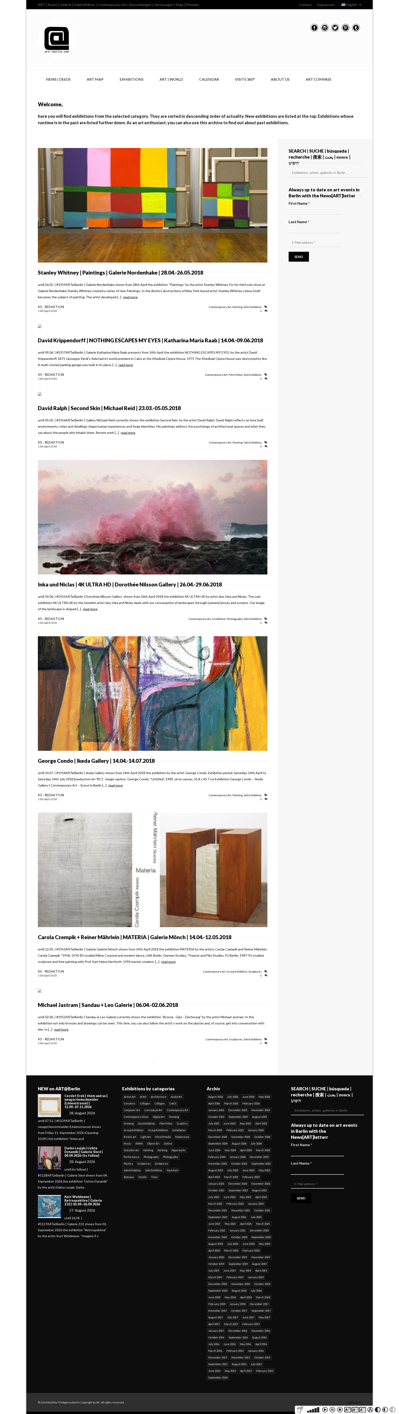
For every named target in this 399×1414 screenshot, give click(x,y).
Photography (234, 619)
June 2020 (248, 1243)
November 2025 (260, 1110)
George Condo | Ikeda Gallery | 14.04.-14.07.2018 (96, 760)
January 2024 (237, 1156)
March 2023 (231, 1176)
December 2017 (259, 1303)
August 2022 (259, 1190)
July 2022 (213, 1196)
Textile (142, 1176)
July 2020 (232, 1243)
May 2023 (264, 1170)
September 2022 (238, 1190)
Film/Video (235, 374)
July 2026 (232, 1096)
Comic (173, 1103)
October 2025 (216, 1116)
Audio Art (176, 1096)
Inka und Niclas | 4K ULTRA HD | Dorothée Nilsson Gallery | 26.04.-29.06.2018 (130, 584)
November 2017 (217, 1310)
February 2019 (235, 1277)
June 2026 (248, 1096)
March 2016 (215, 1350)
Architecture (158, 1096)
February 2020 (251, 1250)
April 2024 (246, 1150)
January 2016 (256, 1350)
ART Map (95, 79)
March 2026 (231, 1103)
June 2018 (214, 1297)
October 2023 (239, 1163)
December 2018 (217, 1283)
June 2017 (248, 1317)
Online (168, 1143)
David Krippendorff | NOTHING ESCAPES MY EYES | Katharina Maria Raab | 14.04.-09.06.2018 (150, 340)
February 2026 (251, 1103)
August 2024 (239, 1143)
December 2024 (217, 1136)
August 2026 (215, 1096)
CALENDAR (209, 79)
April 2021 (246, 1223)
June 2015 (214, 1370)
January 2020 (216, 1257)
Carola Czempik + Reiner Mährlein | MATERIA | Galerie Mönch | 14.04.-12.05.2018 (134, 937)
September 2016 (238, 1337)
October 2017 (239, 1310)
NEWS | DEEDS (58, 79)
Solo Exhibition (253, 307)
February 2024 (216, 1156)
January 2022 (256, 1203)
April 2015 (246, 1370)
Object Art (153, 1143)
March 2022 (215, 1203)
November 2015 (240, 1357)
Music (127, 1143)
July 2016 (213, 1344)
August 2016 (259, 1337)
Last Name (299, 221)
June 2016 (230, 1344)
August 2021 (239, 1217)
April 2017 (214, 1323)
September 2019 (238, 1263)
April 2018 (246, 1297)
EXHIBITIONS (131, 79)
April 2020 (214, 1250)
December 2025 (237, 1110)
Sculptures (255, 971)
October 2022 (216, 1190)
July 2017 (232, 1317)
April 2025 (261, 1123)
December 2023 (259, 1156)
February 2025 (235, 1130)
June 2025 (230, 1123)
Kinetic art (130, 1136)
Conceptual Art (153, 1110)
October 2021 (262, 1210)
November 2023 (217, 1163)
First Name (299, 203)
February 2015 (264, 1370)
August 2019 (259, 1263)
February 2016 (235, 1350)
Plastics (128, 1163)
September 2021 (217, 1217)
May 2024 (230, 1150)
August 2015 (239, 1364)
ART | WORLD (171, 79)
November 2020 (217, 1237)
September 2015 (217, 1364)
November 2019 (260, 1257)
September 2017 (261, 1310)
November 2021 (240, 1210)
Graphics (182, 1123)
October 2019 (216, 1263)
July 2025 (213, 1123)
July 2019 (213, 1270)
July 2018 (256, 1290)
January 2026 (216, 1110)
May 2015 (230, 1370)
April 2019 (261, 1270)
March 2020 (231, 1250)
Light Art (146, 1136)
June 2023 (248, 1170)
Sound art (172, 1170)
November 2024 (240, 1136)
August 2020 (215, 1243)
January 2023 (216, 1183)
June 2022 (230, 1196)
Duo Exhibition (146, 1123)
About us (280, 79)
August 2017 (215, 1317)
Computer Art (132, 1110)
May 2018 (230, 1297)
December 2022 (237, 1183)
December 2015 (217, 1357)
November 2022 (260, 1183)
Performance (131, 1156)
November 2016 (260, 1330)
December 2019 (237, 1257)
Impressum (326, 4)
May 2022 (245, 1196)
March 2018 (263, 1297)
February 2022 (235, 1203)
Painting (237, 307)
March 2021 (263, 1223)
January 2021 (237, 1230)
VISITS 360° (245, 79)
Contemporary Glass (136, 1116)
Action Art (130, 1096)
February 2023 (251, 1176)
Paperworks (179, 1150)
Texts (154, 1176)
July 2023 (232, 1170)
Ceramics (129, 1103)
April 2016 (261, 1344)
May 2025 (245, 1123)
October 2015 (262, 1357)
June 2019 (230, 1270)
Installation (219, 619)
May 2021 (230, 1223)
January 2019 (256, 1277)
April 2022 (261, 1196)
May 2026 (264, 1096)
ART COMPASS (318, 79)
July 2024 (256, 1143)
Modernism (182, 1136)
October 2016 (216, 1337)
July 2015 (256, 1364)
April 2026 (214, 1103)
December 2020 (259, 1230)
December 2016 (237, 1330)
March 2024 (263, 1150)
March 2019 (215, 1277)
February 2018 (216, 1303)
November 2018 (240, 1283)
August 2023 (215, 1170)
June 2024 (214, 1150)
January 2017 (216, 1330)
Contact (305, 4)
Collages (145, 1103)
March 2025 (215, 1130)
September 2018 (217, 1290)
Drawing (174, 1116)
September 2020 (261, 1237)
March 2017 (231, 1323)
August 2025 (259, 1116)
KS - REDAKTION (51, 307)
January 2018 (237, 1303)
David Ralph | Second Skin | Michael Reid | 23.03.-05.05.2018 (109, 408)
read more (130, 297)
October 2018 (262, 1283)
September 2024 (217, 1143)
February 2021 (216, 1230)
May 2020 (264, 1243)
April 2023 (214, 1176)
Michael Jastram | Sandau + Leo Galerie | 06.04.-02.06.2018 (108, 1005)
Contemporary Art (220, 307)
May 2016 (245, 1344)
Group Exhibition (237, 971)
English (351, 4)
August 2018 (239, 1290)
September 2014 (217, 1377)
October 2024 (262, 1136)
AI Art (143, 1096)
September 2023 (261, 1163)
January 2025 (256, 1130)
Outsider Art (131, 1150)
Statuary (129, 1176)
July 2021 (256, 1217)
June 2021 (214, 1223)
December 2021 (217, 1210)
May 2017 (264, 1317)
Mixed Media (163, 1136)
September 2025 (238, 1116)
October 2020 (239, 1237)
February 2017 (251, 1323)
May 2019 (245, 1270)
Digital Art (159, 1116)
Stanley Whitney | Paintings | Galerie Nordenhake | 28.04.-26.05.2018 (120, 272)
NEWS (139, 1143)
